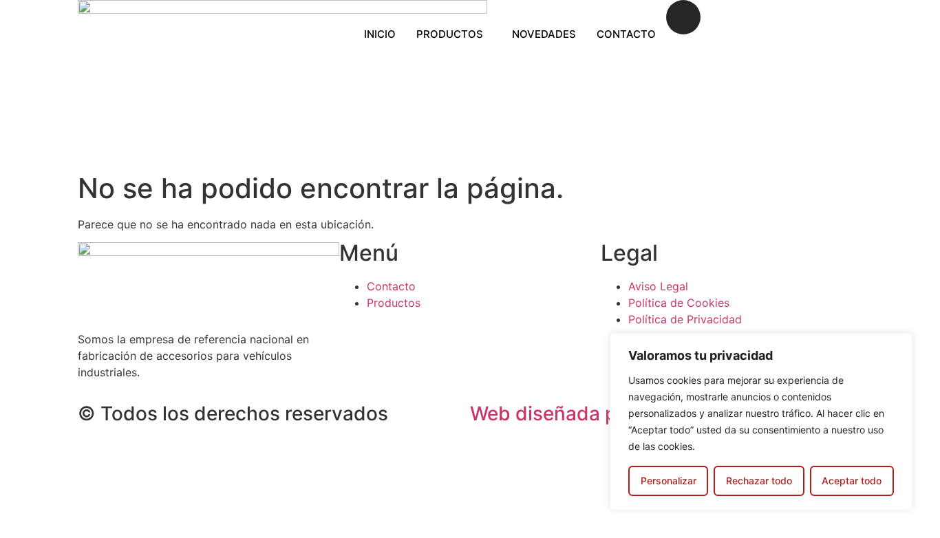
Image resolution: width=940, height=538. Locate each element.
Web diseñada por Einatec (589, 413)
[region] (761, 421)
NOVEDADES (544, 34)
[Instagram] (683, 17)
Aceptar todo (852, 480)
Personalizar (668, 480)
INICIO (380, 34)
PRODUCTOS (449, 34)
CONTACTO (626, 34)
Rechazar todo (759, 480)
